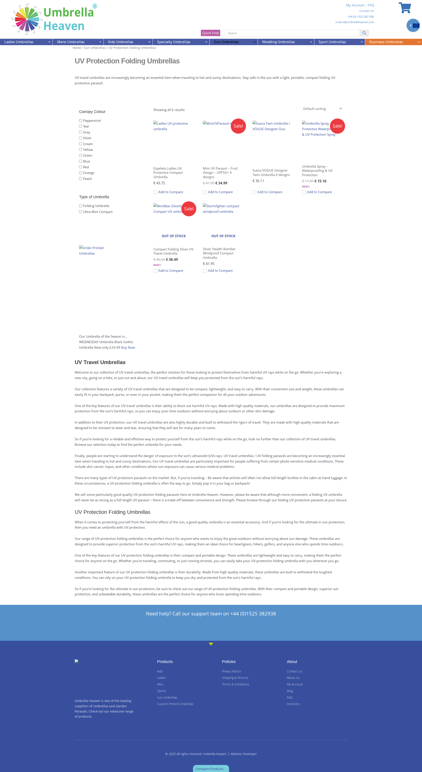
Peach (87, 178)
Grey (86, 132)
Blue (86, 161)
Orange (88, 172)
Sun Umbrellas (95, 48)
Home (77, 48)
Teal (86, 126)
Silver (87, 138)
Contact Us (366, 11)
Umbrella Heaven (214, 754)
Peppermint (92, 120)
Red (86, 167)
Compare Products (209, 768)
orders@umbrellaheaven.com (354, 22)
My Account (355, 5)
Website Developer (244, 754)
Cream (88, 143)
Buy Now (128, 347)
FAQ (371, 5)
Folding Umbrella (96, 206)
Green (87, 155)
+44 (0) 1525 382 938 (361, 17)
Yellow (88, 149)
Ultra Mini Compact (98, 211)
